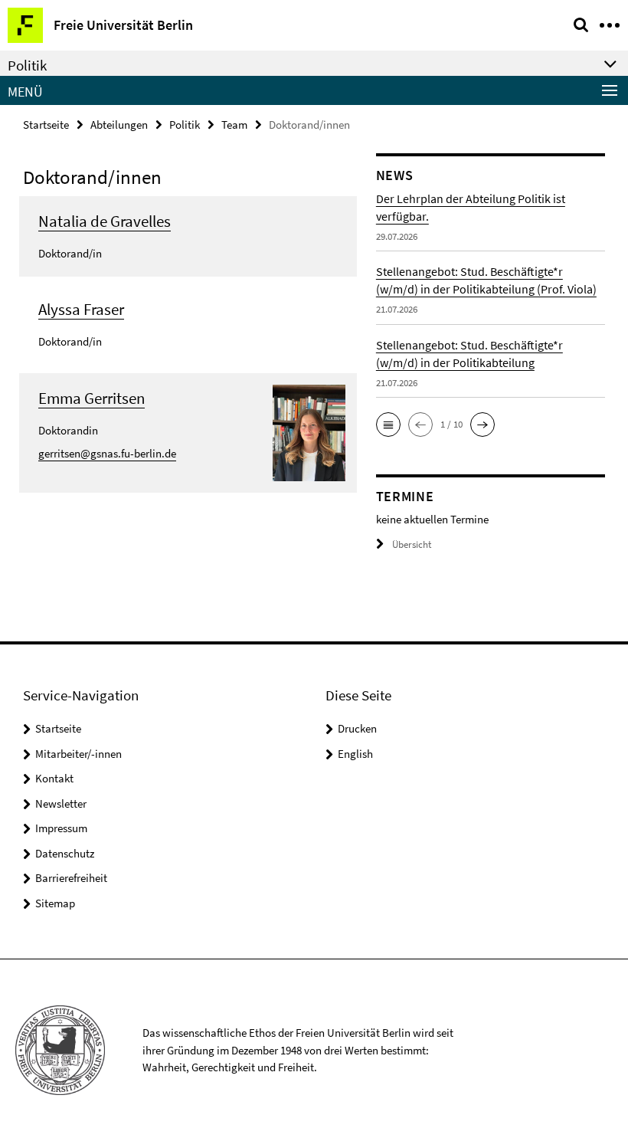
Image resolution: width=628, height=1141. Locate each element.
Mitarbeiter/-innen (78, 753)
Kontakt (54, 778)
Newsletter (61, 803)
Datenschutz (64, 853)
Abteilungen (119, 124)
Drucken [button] (357, 728)
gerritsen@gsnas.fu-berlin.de (107, 453)
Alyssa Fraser (81, 309)
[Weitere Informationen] (309, 432)
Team (234, 124)
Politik (184, 124)
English (355, 753)
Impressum (61, 828)
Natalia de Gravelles (104, 221)
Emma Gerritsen (91, 398)
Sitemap (55, 903)
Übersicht (411, 544)
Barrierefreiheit (71, 878)
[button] (388, 424)
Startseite (46, 124)
